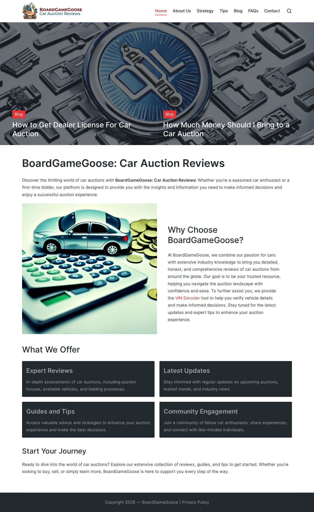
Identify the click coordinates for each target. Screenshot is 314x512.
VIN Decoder (187, 298)
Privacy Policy (195, 502)
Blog (19, 114)
